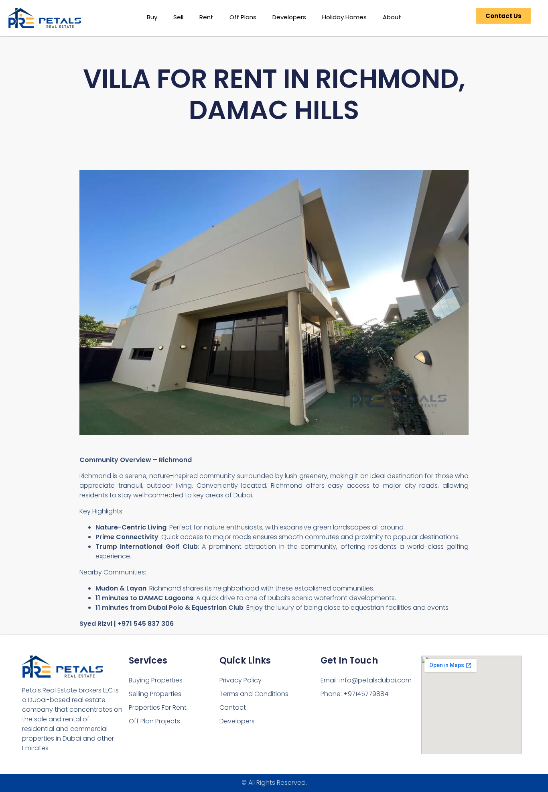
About (392, 17)
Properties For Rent (158, 707)
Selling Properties (155, 693)
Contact (232, 707)
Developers (289, 17)
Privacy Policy (240, 680)
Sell (178, 17)
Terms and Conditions (253, 693)
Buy (152, 17)
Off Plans (242, 17)
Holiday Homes (344, 17)
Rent (206, 17)
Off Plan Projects (154, 721)
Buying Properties (156, 680)
